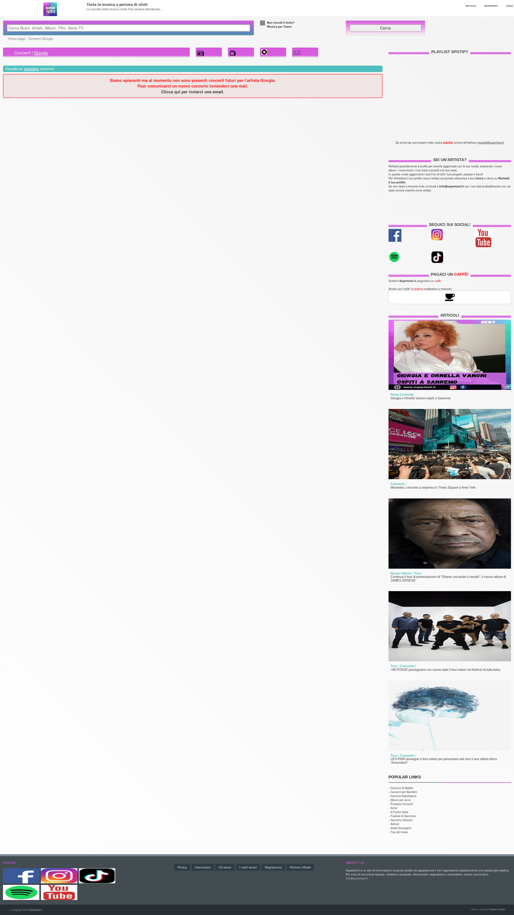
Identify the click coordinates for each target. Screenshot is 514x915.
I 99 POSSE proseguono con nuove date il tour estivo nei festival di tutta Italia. (446, 669)
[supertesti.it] (50, 8)
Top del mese (399, 832)
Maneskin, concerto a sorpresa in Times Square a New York (433, 487)
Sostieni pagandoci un (415, 281)
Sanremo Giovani (402, 820)
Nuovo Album (401, 573)
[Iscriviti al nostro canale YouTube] (483, 238)
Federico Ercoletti (497, 909)
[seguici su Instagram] (437, 234)
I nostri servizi (248, 867)
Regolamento (273, 867)
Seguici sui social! (450, 224)
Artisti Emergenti (401, 828)
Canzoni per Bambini (404, 792)
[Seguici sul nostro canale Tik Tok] (97, 875)
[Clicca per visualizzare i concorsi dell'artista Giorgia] (232, 52)
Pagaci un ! (450, 274)
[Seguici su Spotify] (21, 892)
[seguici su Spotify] (394, 256)
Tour (417, 573)
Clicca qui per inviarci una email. (192, 92)
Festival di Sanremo (403, 816)
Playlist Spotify (449, 52)
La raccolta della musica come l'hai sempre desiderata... (124, 9)
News (395, 394)
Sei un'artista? (450, 160)
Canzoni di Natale (402, 788)
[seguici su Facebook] (395, 235)
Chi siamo (225, 867)
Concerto (398, 484)
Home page (16, 38)
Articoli (449, 315)
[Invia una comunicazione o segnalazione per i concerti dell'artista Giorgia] (297, 52)
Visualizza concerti (29, 69)
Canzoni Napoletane (403, 796)
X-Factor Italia (399, 812)
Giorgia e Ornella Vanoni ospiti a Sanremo (421, 398)
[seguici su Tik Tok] (437, 257)
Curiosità (407, 394)
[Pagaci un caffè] (449, 297)
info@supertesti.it (357, 878)
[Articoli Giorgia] (200, 52)
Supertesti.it (35, 909)
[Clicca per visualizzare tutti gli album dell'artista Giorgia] (264, 51)
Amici (394, 808)
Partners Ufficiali (300, 867)
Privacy (182, 867)
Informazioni (203, 867)
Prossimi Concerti (402, 804)
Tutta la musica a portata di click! (117, 4)
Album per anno (401, 800)
